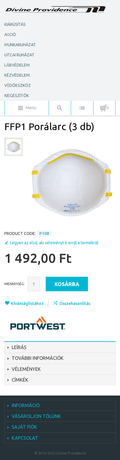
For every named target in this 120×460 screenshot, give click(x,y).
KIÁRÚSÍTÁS (15, 24)
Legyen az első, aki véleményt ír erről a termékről (54, 242)
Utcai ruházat (19, 55)
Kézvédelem (17, 75)
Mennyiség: (14, 284)
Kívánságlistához (27, 303)
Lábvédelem (17, 65)
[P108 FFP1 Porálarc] (13, 147)
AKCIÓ (10, 34)
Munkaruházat (20, 44)
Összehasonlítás (74, 303)
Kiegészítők (16, 95)
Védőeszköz (17, 85)
